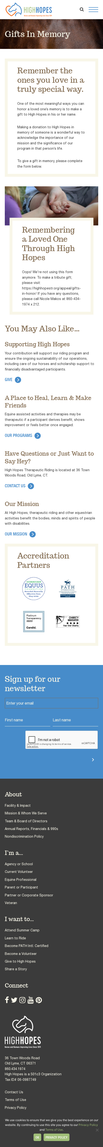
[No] (97, 1130)
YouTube (31, 1000)
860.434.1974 (15, 1069)
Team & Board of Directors (26, 821)
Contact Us (15, 485)
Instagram (22, 1000)
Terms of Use (15, 1100)
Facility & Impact (18, 805)
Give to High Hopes (20, 961)
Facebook (7, 1000)
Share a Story (16, 969)
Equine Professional (20, 880)
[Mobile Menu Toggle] (93, 9)
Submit (78, 759)
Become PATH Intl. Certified (26, 946)
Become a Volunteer (21, 954)
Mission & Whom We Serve (26, 813)
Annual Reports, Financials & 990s (31, 829)
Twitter (14, 1000)
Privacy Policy (15, 1108)
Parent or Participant (21, 887)
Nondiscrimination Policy (24, 836)
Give (8, 379)
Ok (37, 1137)
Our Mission (16, 533)
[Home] (51, 1032)
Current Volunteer (19, 872)
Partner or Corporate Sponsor (29, 895)
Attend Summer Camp (22, 930)
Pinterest (39, 1000)
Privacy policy (57, 1137)
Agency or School (19, 864)
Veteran (11, 903)
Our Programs (18, 435)
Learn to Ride (15, 938)
